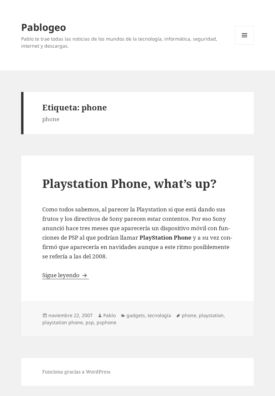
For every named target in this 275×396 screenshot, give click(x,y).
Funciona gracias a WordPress (76, 371)
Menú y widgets (244, 44)
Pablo (109, 315)
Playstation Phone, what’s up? (129, 183)
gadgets (135, 315)
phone (189, 315)
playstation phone (62, 322)
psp (90, 322)
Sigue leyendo (65, 275)
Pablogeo (43, 27)
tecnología (159, 315)
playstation (211, 315)
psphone (106, 322)
